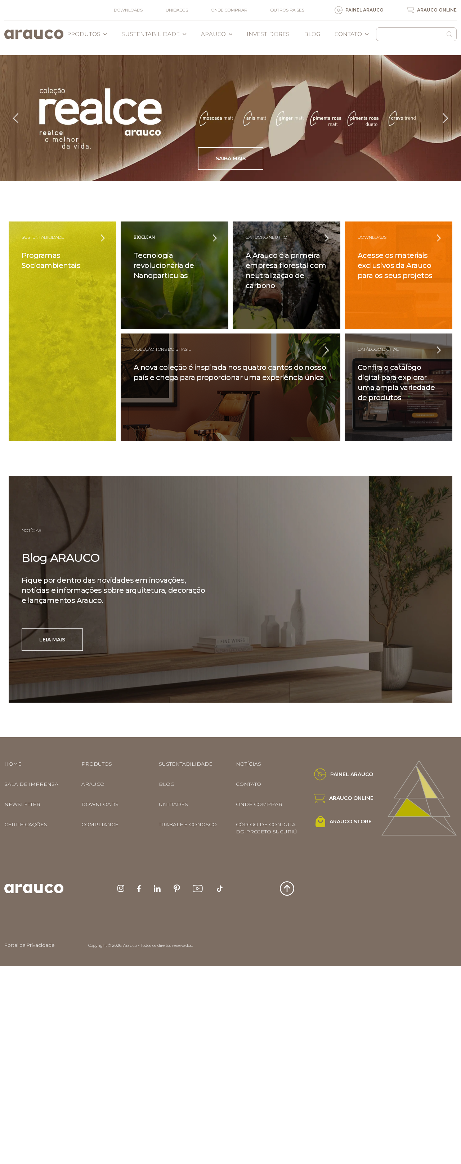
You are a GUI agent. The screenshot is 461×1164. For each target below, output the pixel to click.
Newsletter (22, 804)
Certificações (25, 824)
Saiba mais (94, 158)
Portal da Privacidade (29, 945)
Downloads (128, 10)
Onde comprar (229, 10)
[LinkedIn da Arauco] (157, 888)
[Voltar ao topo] (287, 888)
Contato (348, 34)
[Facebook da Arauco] (139, 888)
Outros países (287, 10)
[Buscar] (449, 34)
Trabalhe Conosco (188, 824)
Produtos (83, 34)
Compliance (99, 824)
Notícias (248, 764)
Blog (312, 34)
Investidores (268, 34)
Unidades (177, 10)
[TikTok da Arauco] (220, 888)
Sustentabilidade (150, 34)
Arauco (213, 34)
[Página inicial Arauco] (33, 34)
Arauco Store (351, 821)
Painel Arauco (364, 10)
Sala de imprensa (31, 784)
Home (13, 764)
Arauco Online (437, 10)
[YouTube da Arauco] (198, 888)
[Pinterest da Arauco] (177, 889)
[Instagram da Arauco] (120, 888)
